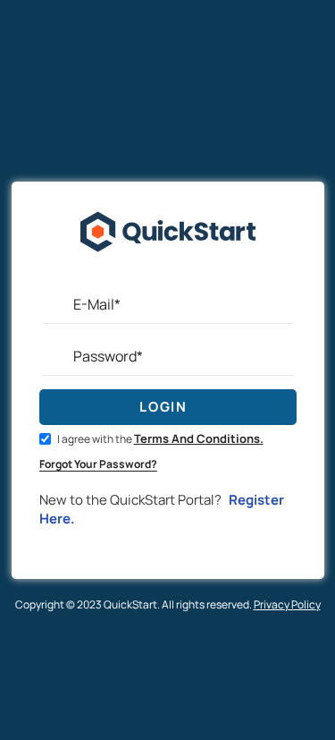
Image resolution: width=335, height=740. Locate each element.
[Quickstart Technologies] (168, 276)
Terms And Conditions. (199, 438)
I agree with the (159, 439)
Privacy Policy (287, 604)
